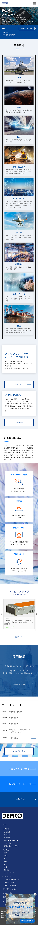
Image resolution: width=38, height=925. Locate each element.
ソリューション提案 (19, 475)
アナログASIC (13, 394)
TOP (4, 825)
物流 (5, 861)
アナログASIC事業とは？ (12, 879)
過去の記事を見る (19, 751)
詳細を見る (19, 384)
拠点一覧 (7, 835)
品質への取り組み (10, 885)
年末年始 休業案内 (8, 35)
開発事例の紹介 (9, 882)
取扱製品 (6, 850)
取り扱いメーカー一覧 (20, 784)
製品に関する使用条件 (11, 846)
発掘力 (19, 501)
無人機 (6, 870)
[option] (19, 614)
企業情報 (20, 799)
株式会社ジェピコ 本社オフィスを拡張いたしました (19, 731)
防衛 (5, 853)
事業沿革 (7, 837)
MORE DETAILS (26, 28)
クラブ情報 (7, 843)
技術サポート (19, 528)
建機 (5, 864)
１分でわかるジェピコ (20, 768)
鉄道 (5, 858)
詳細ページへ (19, 637)
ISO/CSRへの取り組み (11, 840)
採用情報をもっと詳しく (19, 684)
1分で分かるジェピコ (9, 889)
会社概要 (7, 832)
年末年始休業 (13, 718)
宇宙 (5, 856)
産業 (5, 867)
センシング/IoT (9, 873)
